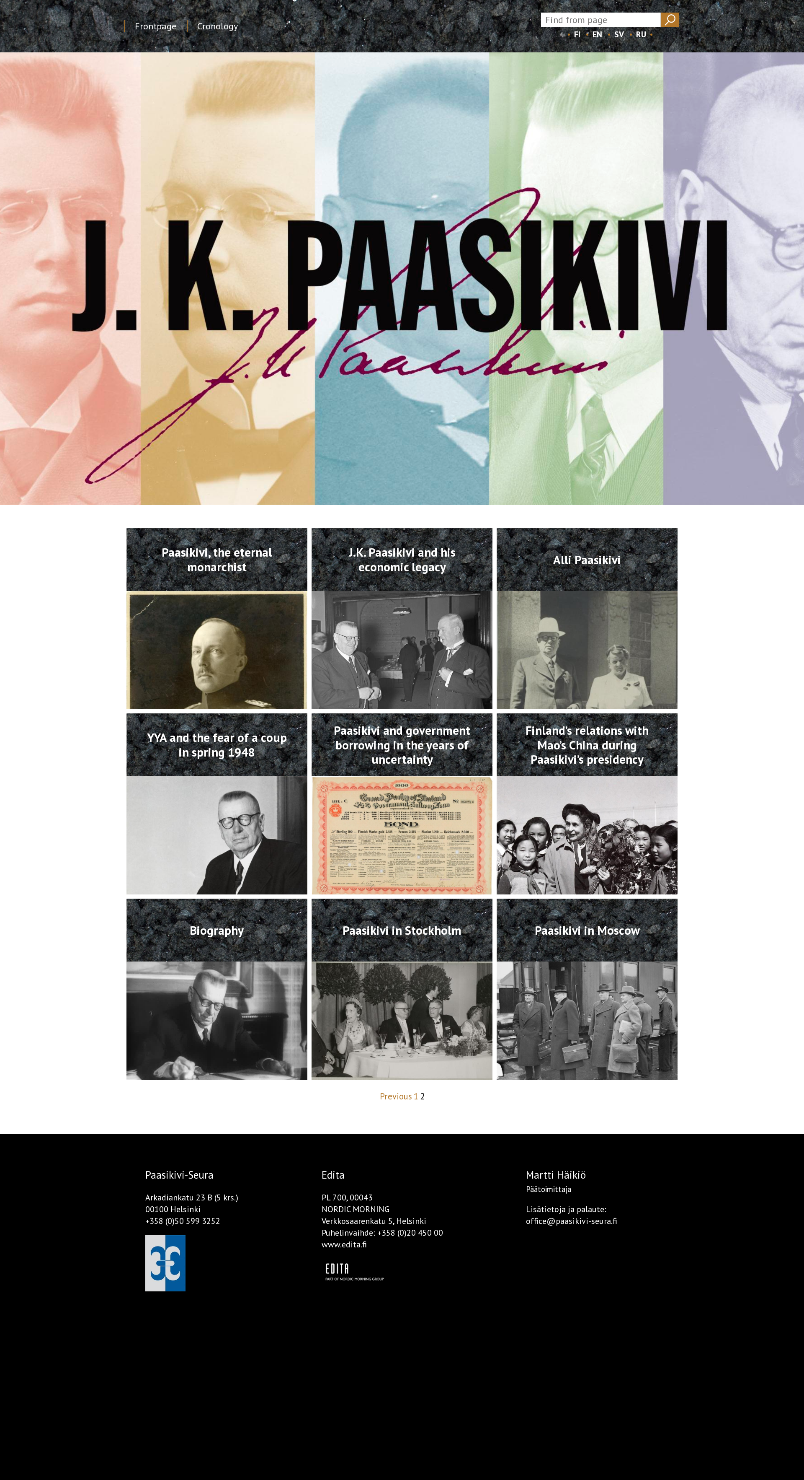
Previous (396, 1096)
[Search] (669, 20)
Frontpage (155, 26)
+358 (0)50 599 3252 (182, 1221)
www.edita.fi (344, 1244)
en (597, 34)
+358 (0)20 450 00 (410, 1232)
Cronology (217, 26)
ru (641, 34)
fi (577, 34)
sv (619, 34)
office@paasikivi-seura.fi (571, 1221)
